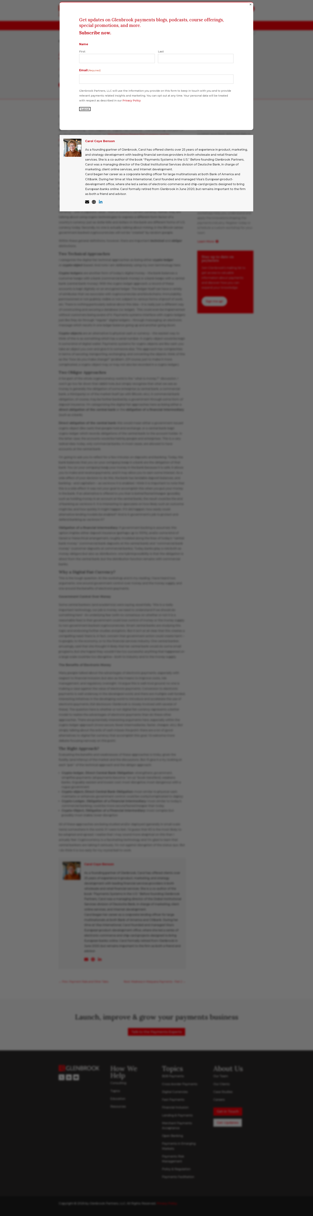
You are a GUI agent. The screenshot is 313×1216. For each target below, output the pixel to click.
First (82, 51)
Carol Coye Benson (100, 141)
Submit (85, 109)
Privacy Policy (131, 100)
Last (161, 51)
